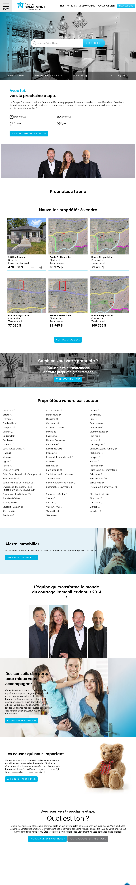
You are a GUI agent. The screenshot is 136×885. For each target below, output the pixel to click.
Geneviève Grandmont (58, 639)
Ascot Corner (54, 410)
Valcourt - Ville (54, 507)
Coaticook (96, 423)
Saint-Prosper (11, 478)
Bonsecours (53, 414)
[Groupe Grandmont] (31, 6)
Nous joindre (126, 6)
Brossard (52, 419)
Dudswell (9, 436)
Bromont (8, 419)
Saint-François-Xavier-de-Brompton (22, 474)
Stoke (50, 498)
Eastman (95, 436)
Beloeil (7, 414)
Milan (7, 457)
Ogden (7, 461)
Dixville (51, 431)
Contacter (39, 653)
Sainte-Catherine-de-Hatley (61, 482)
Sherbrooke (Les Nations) (17, 494)
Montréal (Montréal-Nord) (60, 457)
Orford (51, 461)
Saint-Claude (54, 470)
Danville (8, 431)
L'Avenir (95, 440)
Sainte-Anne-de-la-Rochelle (18, 482)
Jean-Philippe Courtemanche (78, 641)
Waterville (52, 511)
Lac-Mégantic (98, 444)
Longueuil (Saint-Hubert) (103, 448)
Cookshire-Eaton (55, 427)
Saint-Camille (11, 470)
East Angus (53, 436)
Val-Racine (96, 502)
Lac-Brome (53, 444)
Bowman (95, 414)
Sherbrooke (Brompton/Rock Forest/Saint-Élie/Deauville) (19, 488)
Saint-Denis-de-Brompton (104, 470)
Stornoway (96, 498)
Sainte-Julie (97, 482)
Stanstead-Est (11, 498)
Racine (7, 465)
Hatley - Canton (55, 440)
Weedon (95, 511)
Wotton (51, 515)
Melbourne (96, 453)
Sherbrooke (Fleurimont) (59, 487)
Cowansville (97, 427)
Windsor (8, 515)
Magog (7, 453)
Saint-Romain (54, 478)
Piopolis (95, 461)
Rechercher (93, 43)
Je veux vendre (87, 6)
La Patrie (8, 444)
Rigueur (64, 123)
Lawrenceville (54, 448)
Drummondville (99, 431)
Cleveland (52, 423)
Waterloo (9, 511)
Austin (94, 410)
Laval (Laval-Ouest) (14, 448)
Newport (95, 457)
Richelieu (52, 465)
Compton (9, 427)
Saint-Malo (96, 474)
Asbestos (9, 410)
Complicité (65, 116)
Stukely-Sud (10, 502)
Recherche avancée (68, 51)
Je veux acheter (106, 6)
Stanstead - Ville (99, 494)
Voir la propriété (16, 75)
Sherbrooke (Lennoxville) (103, 487)
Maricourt (52, 453)
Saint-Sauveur (98, 478)
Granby (8, 440)
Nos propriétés (68, 6)
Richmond (96, 465)
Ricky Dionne (97, 640)
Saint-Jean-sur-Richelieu (59, 474)
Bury (93, 419)
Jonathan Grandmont (39, 639)
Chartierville (10, 423)
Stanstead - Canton (57, 494)
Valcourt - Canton (13, 507)
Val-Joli (51, 502)
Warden (95, 507)
